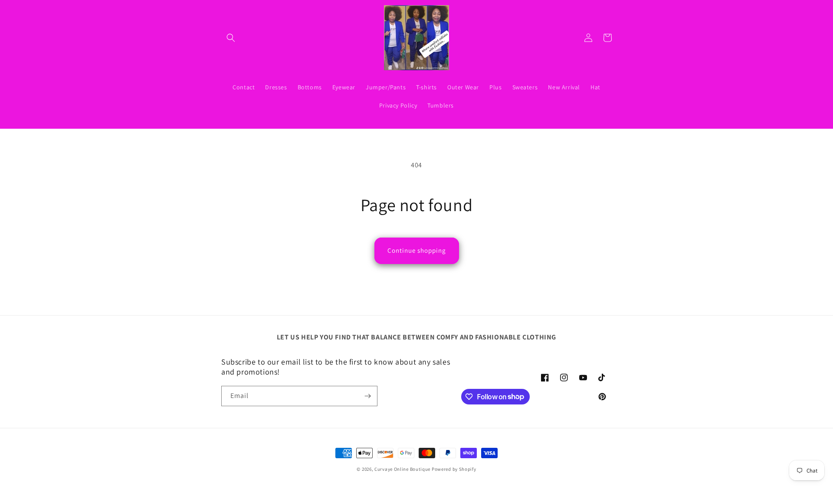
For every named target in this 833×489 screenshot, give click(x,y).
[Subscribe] (367, 396)
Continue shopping (416, 250)
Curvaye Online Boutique (402, 469)
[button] (230, 37)
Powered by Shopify (454, 469)
